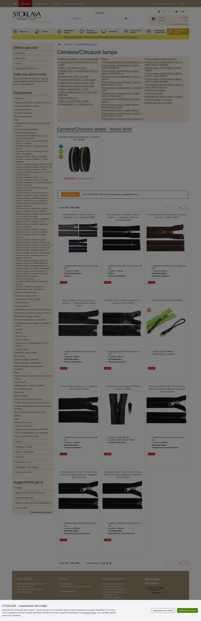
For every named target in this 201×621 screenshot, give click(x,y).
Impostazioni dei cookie (163, 610)
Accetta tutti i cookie (187, 610)
